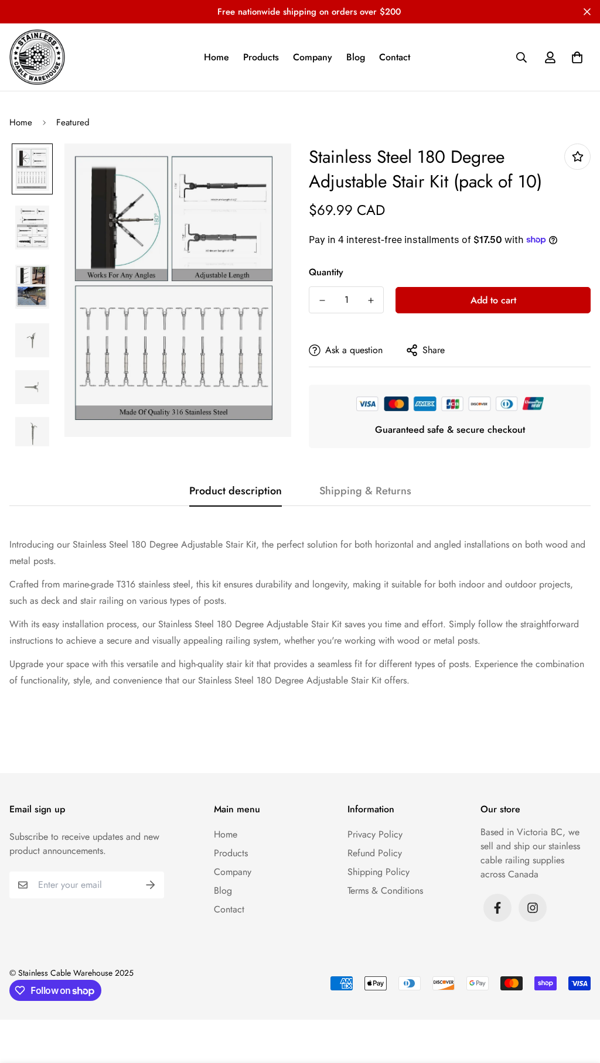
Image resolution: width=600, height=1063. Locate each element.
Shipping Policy (378, 872)
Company (312, 57)
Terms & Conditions (385, 890)
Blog (355, 57)
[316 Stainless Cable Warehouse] (37, 57)
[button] (575, 57)
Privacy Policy (375, 834)
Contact (394, 57)
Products (261, 57)
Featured (73, 122)
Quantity (326, 272)
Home (216, 57)
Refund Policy (374, 853)
